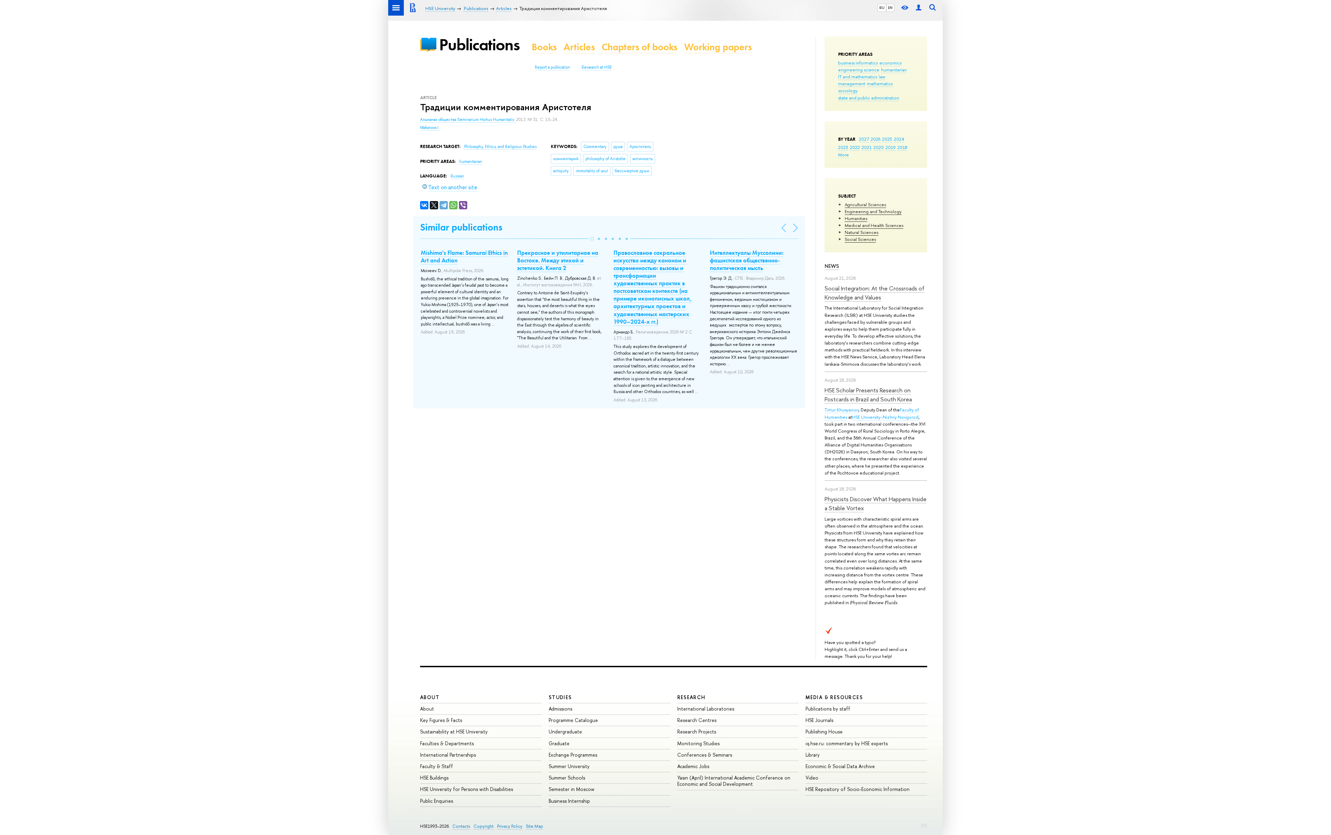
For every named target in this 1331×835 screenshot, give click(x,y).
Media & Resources (834, 697)
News (832, 266)
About (430, 697)
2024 (899, 139)
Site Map (534, 826)
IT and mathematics (857, 76)
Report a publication (552, 67)
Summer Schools (567, 777)
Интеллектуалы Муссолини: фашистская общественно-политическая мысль (746, 260)
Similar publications (461, 227)
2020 (878, 147)
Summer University (569, 766)
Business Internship (569, 801)
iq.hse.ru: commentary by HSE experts (847, 743)
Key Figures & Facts (441, 720)
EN (890, 7)
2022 (855, 147)
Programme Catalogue (573, 720)
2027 (864, 139)
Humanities (856, 218)
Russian (457, 176)
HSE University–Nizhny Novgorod (885, 417)
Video (812, 777)
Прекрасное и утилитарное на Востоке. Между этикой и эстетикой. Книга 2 (557, 260)
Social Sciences (860, 239)
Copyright (483, 826)
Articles (579, 47)
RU (882, 7)
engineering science (858, 70)
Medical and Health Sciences (874, 225)
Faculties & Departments (447, 743)
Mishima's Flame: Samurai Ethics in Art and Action (464, 256)
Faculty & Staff (436, 766)
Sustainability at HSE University (454, 731)
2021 (867, 147)
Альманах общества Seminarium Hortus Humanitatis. (468, 119)
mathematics (880, 83)
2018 (902, 147)
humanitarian (894, 70)
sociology (848, 90)
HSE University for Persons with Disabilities (466, 789)
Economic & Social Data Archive (840, 766)
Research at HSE (597, 67)
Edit (924, 825)
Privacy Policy (509, 826)
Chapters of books (639, 47)
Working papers (718, 47)
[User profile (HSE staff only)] (918, 8)
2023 (843, 147)
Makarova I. (430, 127)
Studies (560, 697)
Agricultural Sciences (865, 204)
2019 (891, 147)
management (851, 83)
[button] (592, 238)
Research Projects (696, 731)
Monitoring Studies (698, 743)
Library (813, 754)
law (882, 76)
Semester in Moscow (571, 789)
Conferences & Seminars (704, 754)
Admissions (560, 708)
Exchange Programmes (573, 754)
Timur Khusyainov (842, 410)
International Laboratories (705, 708)
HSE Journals (819, 720)
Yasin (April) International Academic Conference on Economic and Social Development (733, 780)
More (843, 154)
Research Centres (696, 720)
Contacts (461, 826)
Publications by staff (828, 708)
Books (544, 47)
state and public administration (868, 98)
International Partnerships (448, 754)
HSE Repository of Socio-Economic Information (858, 789)
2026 (875, 139)
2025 (887, 139)
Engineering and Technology (873, 211)
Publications (479, 44)
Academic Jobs (693, 766)
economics (890, 63)
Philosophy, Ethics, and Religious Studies (500, 146)
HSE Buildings (434, 777)
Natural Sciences (861, 232)
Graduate (559, 743)
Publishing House (824, 731)
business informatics (858, 63)
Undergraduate (565, 731)
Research (691, 697)
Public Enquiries (436, 801)
